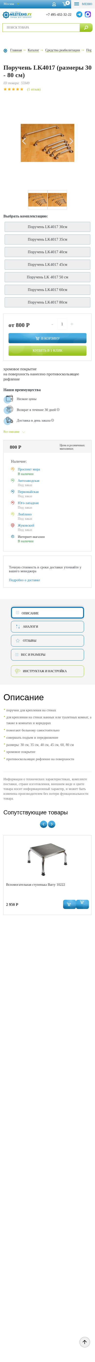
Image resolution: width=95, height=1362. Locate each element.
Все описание (11, 431)
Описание (30, 613)
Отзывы (29, 640)
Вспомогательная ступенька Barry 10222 (35, 884)
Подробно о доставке (24, 580)
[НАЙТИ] (86, 27)
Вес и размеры (33, 654)
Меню (86, 4)
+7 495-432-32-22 (58, 14)
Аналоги (30, 626)
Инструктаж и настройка (45, 671)
